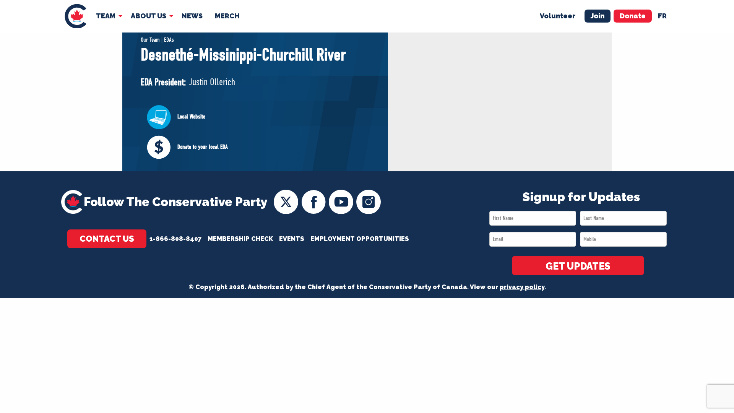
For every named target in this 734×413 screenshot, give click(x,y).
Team (105, 16)
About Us (148, 16)
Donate (633, 16)
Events (291, 238)
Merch (227, 16)
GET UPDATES (578, 266)
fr (662, 16)
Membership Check (240, 238)
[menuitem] (75, 16)
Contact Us (107, 239)
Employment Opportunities (359, 238)
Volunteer (557, 16)
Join (597, 16)
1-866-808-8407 (175, 238)
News (192, 16)
